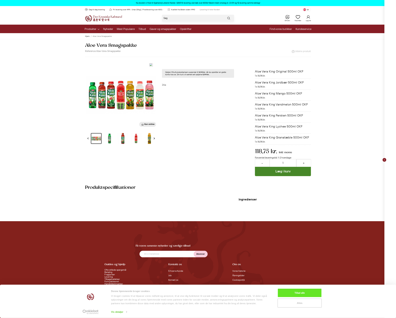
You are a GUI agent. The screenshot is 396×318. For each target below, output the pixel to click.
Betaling (108, 272)
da (308, 10)
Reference (90, 51)
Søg (228, 18)
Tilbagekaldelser (112, 279)
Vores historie (238, 271)
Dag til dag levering (97, 10)
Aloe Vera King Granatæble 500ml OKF (282, 138)
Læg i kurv (283, 171)
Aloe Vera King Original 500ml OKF (279, 72)
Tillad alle (300, 293)
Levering (108, 277)
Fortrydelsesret (111, 281)
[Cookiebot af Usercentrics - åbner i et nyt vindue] (90, 312)
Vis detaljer (117, 312)
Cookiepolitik (238, 280)
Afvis (299, 303)
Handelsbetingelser (113, 284)
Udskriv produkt (303, 51)
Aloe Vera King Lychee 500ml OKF (278, 127)
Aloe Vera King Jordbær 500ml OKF (279, 83)
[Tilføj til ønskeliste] (151, 64)
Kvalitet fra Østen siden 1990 (183, 10)
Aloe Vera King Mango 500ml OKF (278, 94)
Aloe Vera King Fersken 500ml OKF (279, 116)
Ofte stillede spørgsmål (115, 270)
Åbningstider (238, 275)
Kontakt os (173, 280)
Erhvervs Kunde (175, 271)
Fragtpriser (109, 274)
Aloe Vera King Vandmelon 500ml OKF (281, 105)
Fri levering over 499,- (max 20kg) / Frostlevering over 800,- (138, 10)
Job (170, 275)
